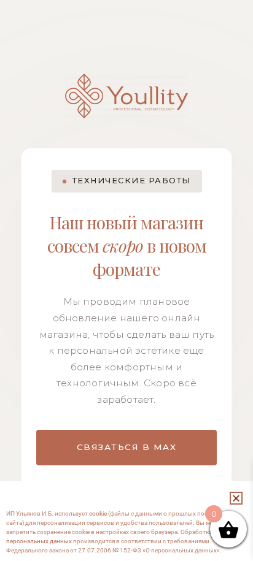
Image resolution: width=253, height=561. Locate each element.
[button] (236, 498)
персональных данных (39, 541)
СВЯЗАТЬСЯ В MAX (127, 447)
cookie (98, 513)
